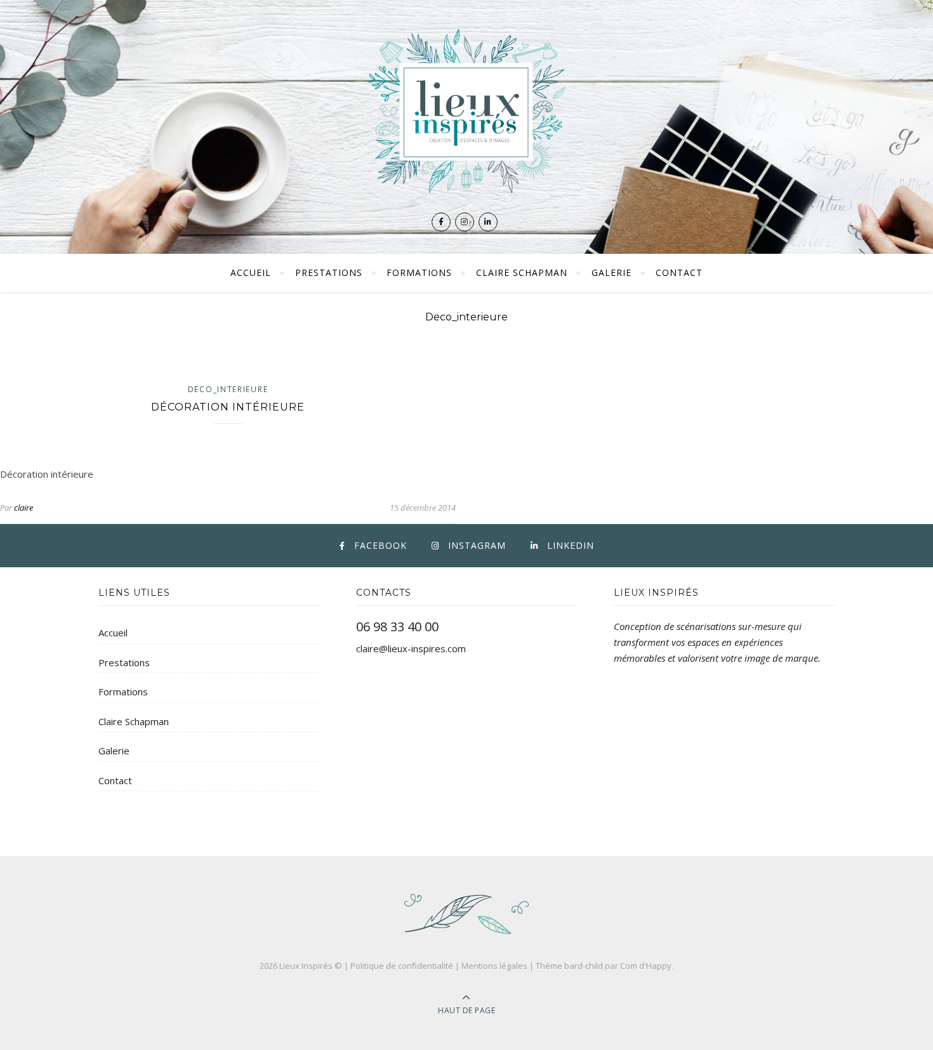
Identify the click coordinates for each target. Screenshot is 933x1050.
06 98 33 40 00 (397, 626)
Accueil (250, 272)
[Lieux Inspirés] (466, 110)
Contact (679, 272)
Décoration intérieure (228, 407)
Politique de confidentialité (401, 965)
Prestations (328, 272)
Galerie (612, 272)
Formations (419, 272)
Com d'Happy (646, 965)
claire (23, 507)
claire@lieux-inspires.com (411, 648)
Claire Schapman (521, 272)
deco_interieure (228, 389)
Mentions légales (494, 965)
